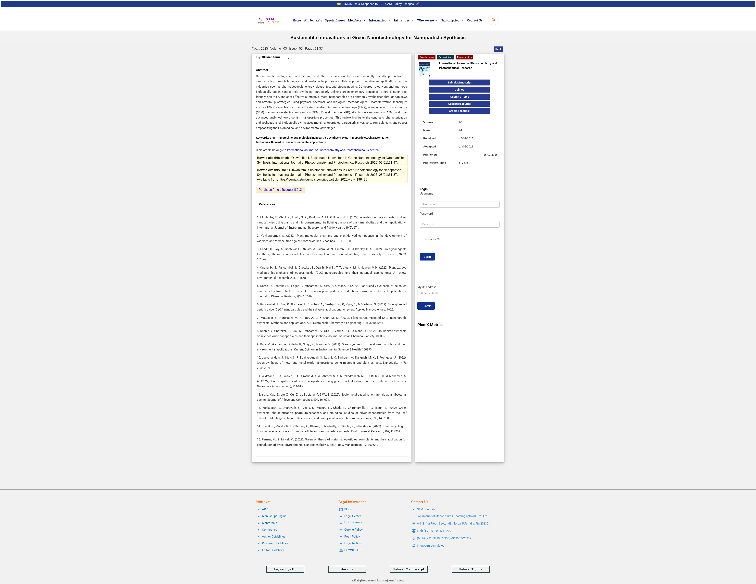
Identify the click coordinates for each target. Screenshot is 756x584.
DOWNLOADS (353, 550)
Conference (269, 529)
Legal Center (352, 516)
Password (426, 213)
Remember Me (432, 239)
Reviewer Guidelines (275, 543)
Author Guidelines (273, 536)
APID (265, 509)
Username (426, 193)
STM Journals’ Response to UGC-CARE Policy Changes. (378, 4)
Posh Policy (352, 536)
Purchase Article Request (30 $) (280, 190)
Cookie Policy (353, 529)
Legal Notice (352, 543)
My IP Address (426, 287)
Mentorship (269, 523)
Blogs (348, 509)
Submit (426, 306)
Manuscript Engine (274, 516)
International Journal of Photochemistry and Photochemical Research (333, 150)
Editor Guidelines (273, 550)
